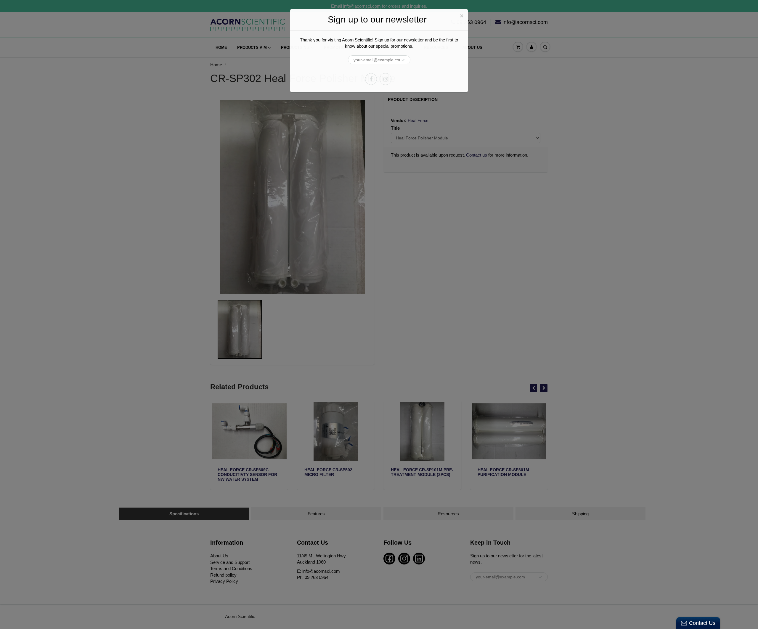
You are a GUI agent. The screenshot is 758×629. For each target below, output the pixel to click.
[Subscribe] (403, 60)
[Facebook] (371, 79)
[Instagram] (385, 79)
